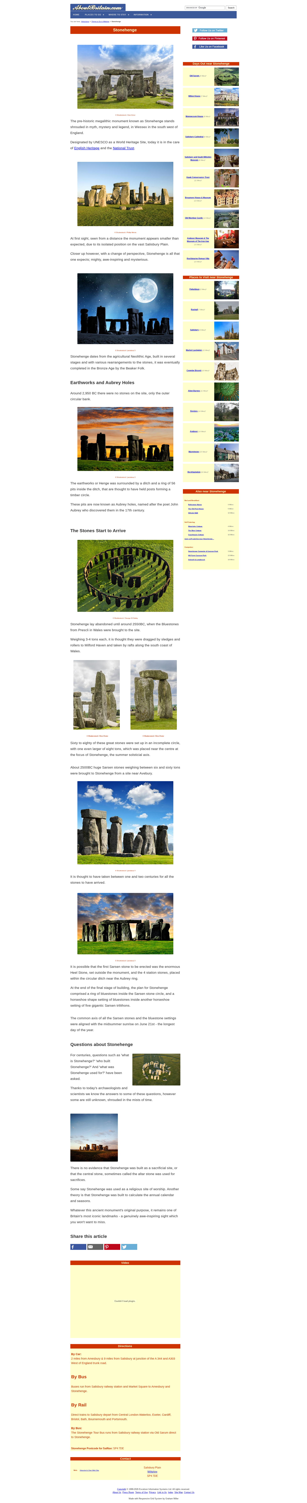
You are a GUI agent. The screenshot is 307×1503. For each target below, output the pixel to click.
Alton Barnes (194, 391)
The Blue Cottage (194, 530)
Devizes (194, 411)
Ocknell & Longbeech (196, 559)
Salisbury (194, 330)
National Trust (123, 148)
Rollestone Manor (195, 504)
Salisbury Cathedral (194, 137)
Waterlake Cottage (195, 526)
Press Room (128, 1492)
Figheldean (194, 289)
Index (170, 1492)
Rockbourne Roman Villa (198, 258)
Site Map (178, 1492)
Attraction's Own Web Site (89, 1470)
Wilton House (194, 96)
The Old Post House (196, 509)
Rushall (194, 309)
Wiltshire (152, 1471)
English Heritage (86, 148)
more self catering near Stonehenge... (199, 539)
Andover (194, 431)
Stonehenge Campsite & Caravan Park (203, 551)
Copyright (121, 1489)
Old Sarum (195, 76)
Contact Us (189, 1492)
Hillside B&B (193, 513)
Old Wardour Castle (194, 218)
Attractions (85, 21)
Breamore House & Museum (198, 198)
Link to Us (162, 1492)
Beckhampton (194, 472)
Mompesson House (194, 116)
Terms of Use (141, 1492)
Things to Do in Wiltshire (100, 21)
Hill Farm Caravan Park (197, 555)
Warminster (194, 452)
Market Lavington (194, 350)
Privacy (152, 1492)
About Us (117, 1492)
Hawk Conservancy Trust (197, 177)
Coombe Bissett (194, 370)
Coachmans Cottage (196, 535)
